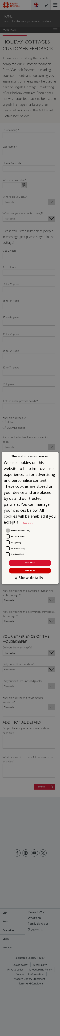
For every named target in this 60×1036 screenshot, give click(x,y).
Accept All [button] (30, 562)
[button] (30, 578)
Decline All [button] (29, 570)
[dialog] (29, 518)
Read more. (28, 522)
